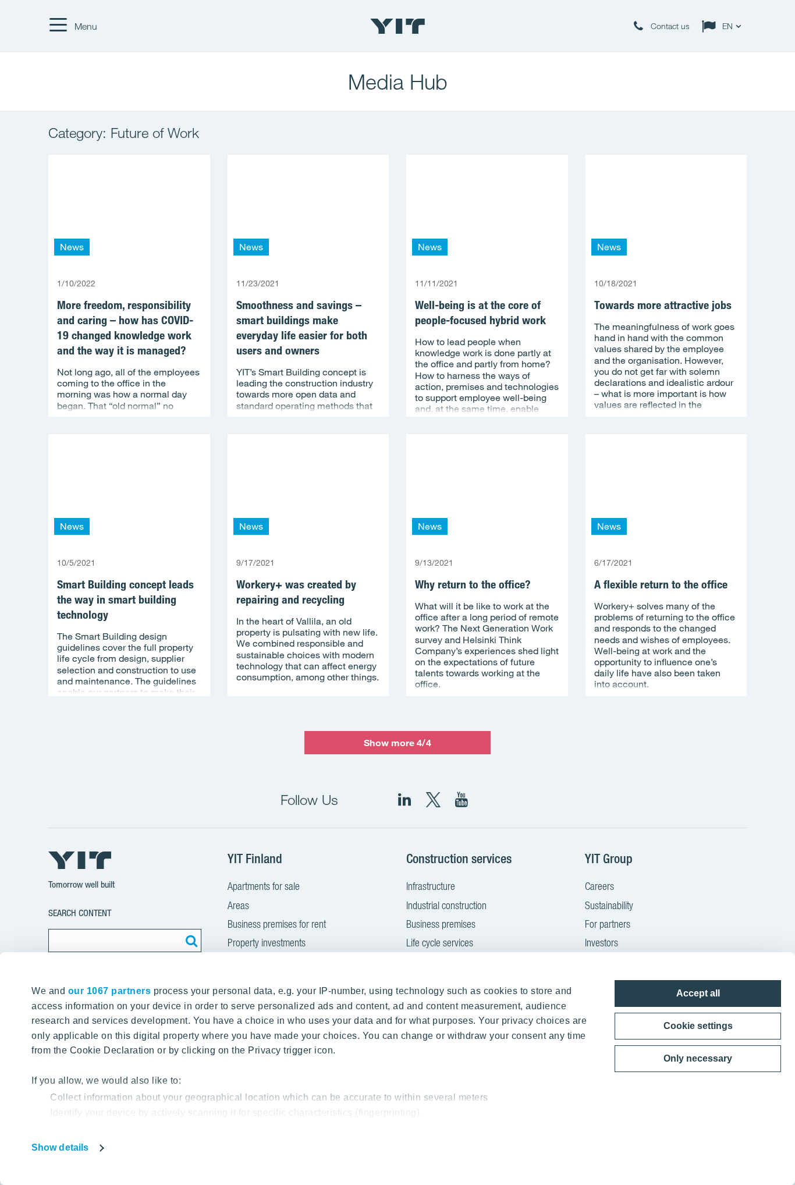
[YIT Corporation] (461, 799)
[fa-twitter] (433, 799)
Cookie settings (698, 1026)
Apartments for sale (264, 886)
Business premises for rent (277, 924)
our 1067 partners (109, 991)
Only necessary (697, 1058)
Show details (59, 1147)
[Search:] (190, 940)
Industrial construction (446, 905)
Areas (238, 905)
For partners (607, 924)
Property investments (267, 942)
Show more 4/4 (397, 742)
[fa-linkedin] (404, 799)
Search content (79, 912)
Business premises (440, 924)
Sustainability (609, 905)
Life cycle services (439, 942)
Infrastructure (430, 886)
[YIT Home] (397, 26)
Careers (599, 886)
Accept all (698, 993)
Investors (601, 942)
